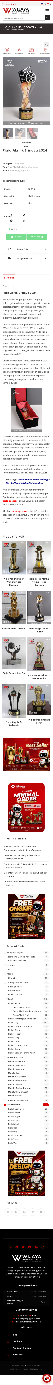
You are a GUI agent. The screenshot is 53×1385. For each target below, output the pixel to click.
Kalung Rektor (14, 986)
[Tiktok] (42, 1247)
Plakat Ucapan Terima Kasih (21, 1052)
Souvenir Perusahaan (17, 1100)
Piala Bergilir (14, 1116)
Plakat (10, 999)
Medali (10, 973)
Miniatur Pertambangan (19, 1088)
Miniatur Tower (15, 1095)
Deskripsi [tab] (9, 278)
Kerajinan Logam (15, 952)
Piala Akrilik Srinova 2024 (17, 30)
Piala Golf (12, 1127)
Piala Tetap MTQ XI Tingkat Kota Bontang (39, 582)
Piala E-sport (14, 1120)
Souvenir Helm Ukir (17, 960)
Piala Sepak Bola (16, 1135)
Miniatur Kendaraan (17, 1080)
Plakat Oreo (14, 1041)
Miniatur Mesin (15, 1084)
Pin (9, 969)
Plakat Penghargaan (18, 1045)
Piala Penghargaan (28, 167)
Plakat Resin (14, 1049)
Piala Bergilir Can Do (14, 673)
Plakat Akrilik (14, 1003)
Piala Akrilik (13, 167)
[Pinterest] (32, 1212)
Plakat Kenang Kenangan (20, 1026)
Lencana (11, 965)
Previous (26, 142)
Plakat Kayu (13, 1022)
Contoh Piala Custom (13, 628)
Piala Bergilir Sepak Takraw (39, 630)
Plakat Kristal (14, 1030)
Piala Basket (14, 1112)
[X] (8, 1212)
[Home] (3, 30)
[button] (47, 10)
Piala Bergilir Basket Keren (39, 721)
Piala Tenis (13, 1139)
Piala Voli (12, 1143)
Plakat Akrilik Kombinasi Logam (27, 1011)
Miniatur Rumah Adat (18, 1092)
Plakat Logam (14, 1034)
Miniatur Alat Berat (16, 1061)
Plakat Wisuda (15, 994)
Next (26, 146)
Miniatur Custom (16, 1069)
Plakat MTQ (13, 1037)
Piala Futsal (13, 1124)
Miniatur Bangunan (17, 1065)
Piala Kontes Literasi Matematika (39, 677)
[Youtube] (41, 1212)
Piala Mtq (12, 1131)
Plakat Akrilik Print (21, 1015)
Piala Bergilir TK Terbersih (14, 724)
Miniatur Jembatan (17, 1076)
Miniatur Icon (14, 1073)
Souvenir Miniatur (15, 1057)
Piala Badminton (16, 1109)
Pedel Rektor (14, 990)
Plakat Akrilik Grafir (21, 1007)
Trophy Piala (18, 163)
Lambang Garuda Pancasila (21, 956)
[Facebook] (16, 1212)
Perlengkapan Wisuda (17, 982)
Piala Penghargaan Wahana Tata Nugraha (14, 582)
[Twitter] (23, 1247)
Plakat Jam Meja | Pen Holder (22, 1018)
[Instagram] (24, 1212)
